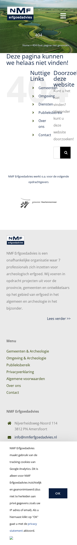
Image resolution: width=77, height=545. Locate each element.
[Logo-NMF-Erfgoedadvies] (20, 6)
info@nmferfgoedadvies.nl (36, 437)
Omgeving (46, 96)
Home (26, 45)
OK (58, 493)
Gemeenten (48, 87)
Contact (44, 135)
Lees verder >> (59, 318)
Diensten (45, 104)
